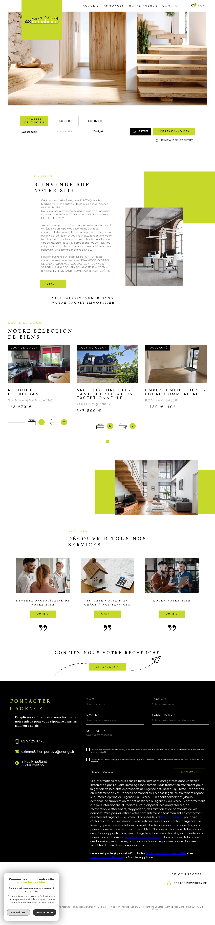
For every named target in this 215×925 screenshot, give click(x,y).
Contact (171, 6)
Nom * (91, 699)
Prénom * (160, 699)
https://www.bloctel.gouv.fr (143, 837)
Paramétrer (18, 912)
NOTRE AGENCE (143, 6)
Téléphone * (163, 715)
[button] (107, 441)
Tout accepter (44, 912)
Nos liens (179, 907)
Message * (95, 731)
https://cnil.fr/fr (172, 817)
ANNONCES (114, 6)
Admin (168, 907)
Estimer (95, 121)
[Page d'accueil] (42, 20)
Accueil (91, 6)
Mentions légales (154, 907)
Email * (93, 715)
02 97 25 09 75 (33, 741)
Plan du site (136, 907)
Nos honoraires (119, 907)
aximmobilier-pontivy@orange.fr (48, 752)
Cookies (156, 909)
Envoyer (189, 772)
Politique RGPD (194, 907)
